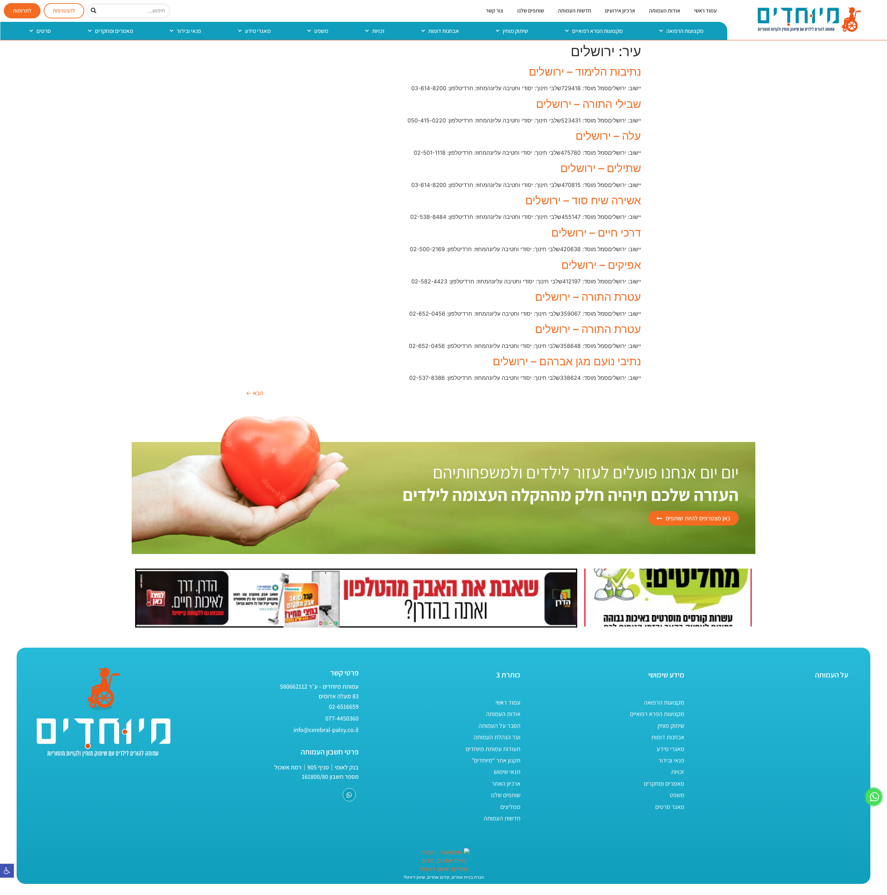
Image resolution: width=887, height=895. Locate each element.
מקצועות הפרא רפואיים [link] (597, 31)
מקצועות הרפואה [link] (684, 31)
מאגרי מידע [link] (258, 31)
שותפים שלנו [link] (530, 10)
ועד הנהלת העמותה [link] (497, 737)
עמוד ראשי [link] (705, 10)
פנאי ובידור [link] (189, 31)
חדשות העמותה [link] (574, 10)
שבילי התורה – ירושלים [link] (588, 104)
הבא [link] (254, 393)
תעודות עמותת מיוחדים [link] (493, 749)
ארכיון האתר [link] (506, 783)
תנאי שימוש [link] (507, 772)
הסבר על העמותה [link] (499, 726)
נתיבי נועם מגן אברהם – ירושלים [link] (567, 361)
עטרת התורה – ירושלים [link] (588, 297)
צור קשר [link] (494, 10)
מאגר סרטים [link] (669, 807)
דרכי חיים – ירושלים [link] (596, 232)
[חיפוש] (94, 11)
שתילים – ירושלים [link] (600, 168)
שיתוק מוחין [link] (515, 31)
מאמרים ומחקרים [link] (114, 31)
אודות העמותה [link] (664, 10)
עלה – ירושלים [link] (608, 136)
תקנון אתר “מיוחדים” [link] (496, 760)
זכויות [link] (378, 31)
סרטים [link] (43, 31)
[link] (7, 871)
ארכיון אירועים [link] (620, 10)
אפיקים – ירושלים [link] (601, 265)
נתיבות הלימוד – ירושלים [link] (585, 71)
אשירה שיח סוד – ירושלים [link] (583, 200)
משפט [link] (321, 31)
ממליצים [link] (510, 807)
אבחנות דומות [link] (443, 31)
